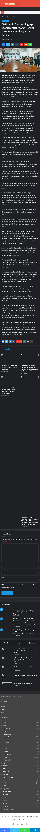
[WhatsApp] (30, 44)
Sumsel (5, 803)
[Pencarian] (38, 4)
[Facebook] (3, 44)
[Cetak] (31, 341)
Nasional (5, 774)
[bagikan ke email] (27, 341)
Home (5, 17)
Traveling (5, 806)
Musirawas (6, 771)
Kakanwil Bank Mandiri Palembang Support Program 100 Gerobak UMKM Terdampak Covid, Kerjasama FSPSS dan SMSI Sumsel (29, 520)
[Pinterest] (21, 44)
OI (3, 780)
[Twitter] (8, 44)
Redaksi (3, 712)
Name (3, 564)
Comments (32, 643)
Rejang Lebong (8, 777)
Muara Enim (7, 737)
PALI (5, 757)
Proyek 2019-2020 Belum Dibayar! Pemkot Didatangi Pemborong (9, 367)
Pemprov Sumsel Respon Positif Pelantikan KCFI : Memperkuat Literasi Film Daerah (25, 651)
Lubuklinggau (8, 734)
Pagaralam (6, 788)
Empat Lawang (7, 763)
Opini (5, 797)
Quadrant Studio (33, 816)
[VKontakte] (24, 341)
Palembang (16, 17)
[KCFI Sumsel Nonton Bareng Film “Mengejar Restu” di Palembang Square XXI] (7, 660)
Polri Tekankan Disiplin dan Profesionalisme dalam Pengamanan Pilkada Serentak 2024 (9, 390)
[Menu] (2, 4)
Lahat (5, 731)
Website (3, 578)
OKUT (4, 786)
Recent (19, 643)
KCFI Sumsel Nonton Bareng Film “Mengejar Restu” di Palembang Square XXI (25, 660)
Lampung (5, 765)
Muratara (6, 742)
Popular (6, 643)
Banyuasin (7, 728)
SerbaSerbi (6, 794)
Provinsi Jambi (7, 791)
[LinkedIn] (12, 44)
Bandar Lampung (9, 809)
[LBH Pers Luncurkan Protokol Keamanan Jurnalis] (7, 669)
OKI (5, 745)
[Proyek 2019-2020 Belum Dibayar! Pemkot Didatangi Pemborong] (10, 359)
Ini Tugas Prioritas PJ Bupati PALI (23, 683)
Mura (4, 768)
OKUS (4, 783)
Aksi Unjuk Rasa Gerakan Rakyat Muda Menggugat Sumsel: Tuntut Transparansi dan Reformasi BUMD (29, 368)
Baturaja (5, 722)
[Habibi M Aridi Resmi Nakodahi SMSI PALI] (7, 677)
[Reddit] (26, 44)
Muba (5, 740)
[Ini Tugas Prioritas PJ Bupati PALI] (7, 685)
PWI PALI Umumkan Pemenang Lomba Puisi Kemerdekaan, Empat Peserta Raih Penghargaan (25, 612)
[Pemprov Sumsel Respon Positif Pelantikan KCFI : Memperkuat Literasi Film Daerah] (7, 651)
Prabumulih (7, 760)
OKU (5, 748)
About (3, 709)
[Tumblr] (17, 44)
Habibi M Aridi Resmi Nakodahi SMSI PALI (25, 675)
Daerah (10, 17)
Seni (5, 800)
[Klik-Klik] (12, 3)
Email (3, 571)
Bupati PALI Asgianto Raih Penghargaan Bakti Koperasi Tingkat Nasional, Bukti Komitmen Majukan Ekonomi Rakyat (24, 632)
